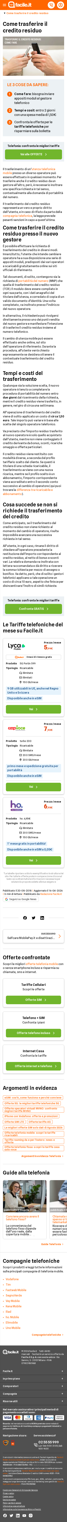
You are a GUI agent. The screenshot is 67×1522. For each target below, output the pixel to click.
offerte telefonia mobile (42, 964)
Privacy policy (8, 1493)
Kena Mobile (13, 1306)
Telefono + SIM (33, 1018)
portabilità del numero (33, 281)
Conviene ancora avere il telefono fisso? (22, 1218)
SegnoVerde (14, 1295)
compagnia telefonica (17, 216)
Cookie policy (8, 1496)
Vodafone (12, 1279)
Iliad (8, 1311)
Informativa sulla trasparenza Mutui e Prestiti (22, 1509)
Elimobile (12, 1322)
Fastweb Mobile (16, 1290)
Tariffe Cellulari (33, 985)
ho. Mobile (12, 1317)
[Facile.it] (19, 6)
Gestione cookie (9, 1500)
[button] (4, 5)
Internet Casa (33, 1051)
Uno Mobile (13, 1328)
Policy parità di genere (12, 1503)
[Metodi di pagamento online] (33, 1417)
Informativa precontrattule (14, 1506)
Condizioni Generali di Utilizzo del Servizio (20, 1490)
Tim (8, 1284)
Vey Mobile (13, 1301)
